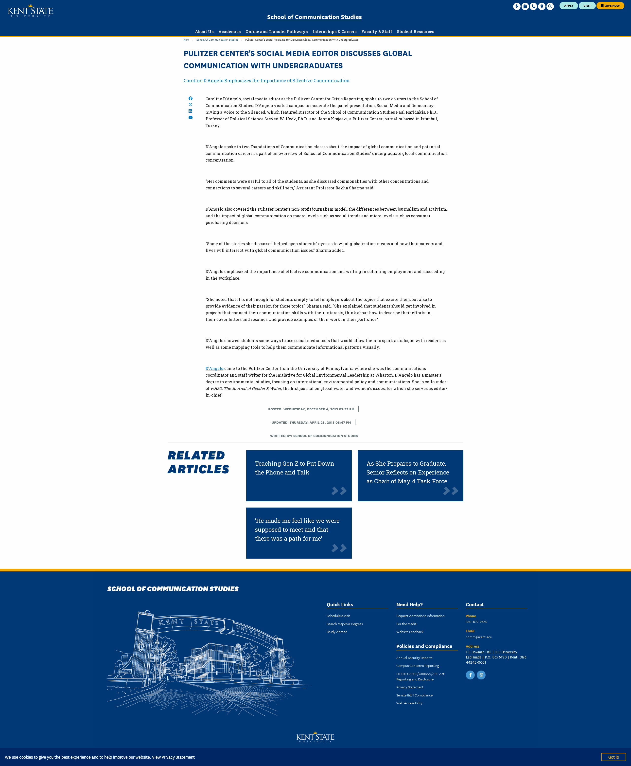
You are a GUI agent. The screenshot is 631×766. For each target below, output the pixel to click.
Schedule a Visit (338, 615)
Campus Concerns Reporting (417, 665)
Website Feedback (409, 631)
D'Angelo (214, 368)
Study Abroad (337, 631)
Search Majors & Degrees (345, 623)
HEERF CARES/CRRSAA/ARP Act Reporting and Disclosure (420, 676)
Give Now (612, 5)
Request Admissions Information (420, 615)
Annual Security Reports (414, 657)
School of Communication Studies (314, 16)
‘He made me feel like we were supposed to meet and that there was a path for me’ (297, 529)
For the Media (406, 623)
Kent (186, 39)
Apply (568, 5)
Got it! (613, 757)
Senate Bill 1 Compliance (414, 695)
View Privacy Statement (173, 757)
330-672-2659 (476, 621)
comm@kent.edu (479, 636)
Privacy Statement (409, 687)
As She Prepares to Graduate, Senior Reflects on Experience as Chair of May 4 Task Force (408, 472)
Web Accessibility (409, 703)
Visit (587, 5)
